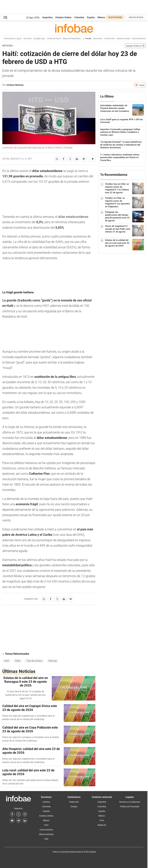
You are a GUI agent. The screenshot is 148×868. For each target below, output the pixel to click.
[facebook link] (12, 814)
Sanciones (94, 38)
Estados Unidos (63, 17)
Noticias (7, 45)
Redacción (74, 802)
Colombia (79, 17)
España (91, 17)
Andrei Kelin (106, 38)
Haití (6, 660)
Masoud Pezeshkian (68, 38)
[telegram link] (18, 820)
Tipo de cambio (34, 660)
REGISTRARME (115, 17)
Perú (46, 825)
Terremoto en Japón (9, 38)
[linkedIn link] (25, 820)
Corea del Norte (50, 38)
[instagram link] (25, 814)
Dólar (17, 660)
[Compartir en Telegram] (83, 159)
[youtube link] (12, 820)
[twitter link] (18, 814)
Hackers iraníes (120, 38)
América (46, 802)
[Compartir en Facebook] (63, 159)
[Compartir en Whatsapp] (57, 159)
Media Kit (102, 825)
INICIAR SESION (136, 17)
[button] (5, 17)
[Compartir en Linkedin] (77, 159)
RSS (46, 839)
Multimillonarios (135, 38)
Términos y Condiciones (129, 802)
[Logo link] (74, 28)
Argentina (47, 17)
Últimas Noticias (46, 834)
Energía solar (36, 38)
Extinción (24, 38)
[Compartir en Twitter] (70, 159)
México (101, 17)
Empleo (74, 806)
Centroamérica (46, 830)
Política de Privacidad (129, 806)
